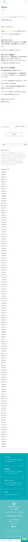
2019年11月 (4, 344)
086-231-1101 (15, 515)
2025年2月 (3, 215)
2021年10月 (4, 303)
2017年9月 (3, 405)
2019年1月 (3, 367)
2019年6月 (3, 355)
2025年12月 (4, 191)
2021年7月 (3, 308)
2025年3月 (3, 212)
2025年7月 (3, 203)
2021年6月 (3, 310)
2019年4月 (3, 360)
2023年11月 (4, 251)
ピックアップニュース (10, 157)
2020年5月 (3, 329)
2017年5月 (3, 415)
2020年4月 (3, 332)
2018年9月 (3, 377)
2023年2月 (3, 272)
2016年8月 (3, 437)
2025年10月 (4, 196)
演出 (20, 155)
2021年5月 (3, 313)
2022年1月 (3, 298)
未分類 (13, 160)
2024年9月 (3, 227)
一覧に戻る (14, 134)
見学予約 (3, 540)
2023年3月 (3, 270)
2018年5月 (3, 386)
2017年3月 (3, 420)
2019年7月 (3, 353)
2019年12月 (4, 341)
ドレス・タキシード (21, 17)
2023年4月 (3, 267)
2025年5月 (3, 208)
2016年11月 (4, 429)
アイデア (7, 17)
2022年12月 (4, 277)
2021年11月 (4, 301)
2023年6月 (3, 263)
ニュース (3, 153)
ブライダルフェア (19, 157)
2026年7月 (3, 174)
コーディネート (19, 160)
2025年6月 (3, 205)
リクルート (16, 153)
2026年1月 (3, 189)
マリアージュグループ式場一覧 (13, 531)
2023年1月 (3, 274)
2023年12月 (4, 248)
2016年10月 (4, 432)
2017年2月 (3, 422)
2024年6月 (3, 234)
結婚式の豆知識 (13, 17)
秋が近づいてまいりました (20, 127)
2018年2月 (3, 394)
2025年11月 (4, 193)
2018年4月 (3, 389)
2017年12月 (4, 398)
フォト (8, 153)
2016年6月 (3, 441)
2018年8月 (3, 379)
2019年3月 (3, 363)
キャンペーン (4, 160)
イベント (3, 164)
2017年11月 (4, 401)
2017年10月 (4, 403)
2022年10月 (4, 282)
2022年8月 (3, 284)
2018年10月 (4, 375)
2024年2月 (3, 243)
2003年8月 (3, 444)
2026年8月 (3, 172)
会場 (12, 153)
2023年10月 (4, 253)
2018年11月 (4, 372)
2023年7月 (3, 260)
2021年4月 (3, 315)
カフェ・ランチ (12, 162)
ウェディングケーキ (6, 127)
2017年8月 (3, 408)
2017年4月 (3, 417)
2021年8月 (3, 305)
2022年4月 (3, 293)
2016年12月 (4, 427)
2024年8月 (3, 229)
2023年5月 (3, 265)
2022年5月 (3, 291)
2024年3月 (3, 241)
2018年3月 (3, 391)
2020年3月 (3, 334)
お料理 (23, 155)
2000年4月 (3, 446)
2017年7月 (3, 410)
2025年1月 (3, 217)
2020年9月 (3, 322)
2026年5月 (3, 179)
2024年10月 (4, 224)
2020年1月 (3, 339)
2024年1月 (3, 246)
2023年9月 (3, 255)
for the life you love (11, 164)
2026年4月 (3, 181)
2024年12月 (4, 220)
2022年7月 (3, 286)
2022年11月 (4, 279)
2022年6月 (3, 289)
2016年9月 (3, 434)
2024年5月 (3, 236)
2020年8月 (3, 324)
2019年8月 (3, 351)
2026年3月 (3, 184)
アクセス (20, 512)
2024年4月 (3, 239)
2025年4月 (3, 210)
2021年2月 (3, 317)
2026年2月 (3, 186)
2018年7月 (3, 382)
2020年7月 (3, 327)
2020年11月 (4, 320)
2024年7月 (3, 231)
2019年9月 (3, 348)
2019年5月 (3, 358)
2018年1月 (3, 396)
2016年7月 (3, 439)
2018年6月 (3, 384)
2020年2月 (3, 336)
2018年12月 (4, 370)
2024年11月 (4, 222)
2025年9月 (3, 198)
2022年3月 (3, 296)
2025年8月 (3, 201)
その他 (3, 157)
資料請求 (10, 540)
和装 (9, 160)
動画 (17, 162)
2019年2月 (3, 365)
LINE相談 (17, 540)
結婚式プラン (4, 162)
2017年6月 (3, 413)
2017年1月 (3, 425)
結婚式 (21, 162)
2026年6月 (3, 177)
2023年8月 (3, 258)
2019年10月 (4, 346)
